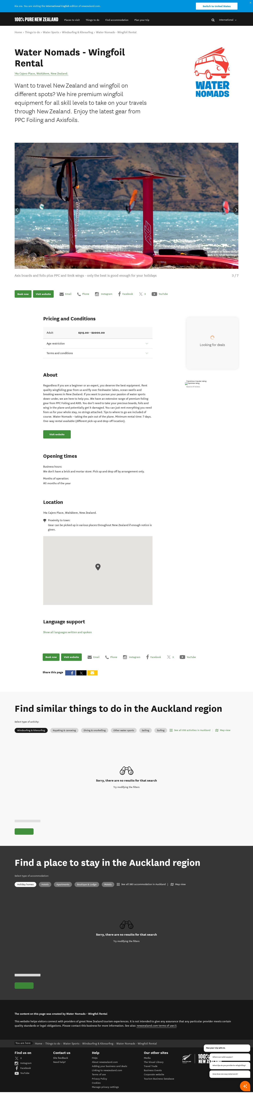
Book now (23, 294)
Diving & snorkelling (95, 730)
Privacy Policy (99, 1078)
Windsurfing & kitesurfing (31, 730)
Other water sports (123, 730)
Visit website (43, 294)
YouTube (24, 1073)
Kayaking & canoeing (64, 730)
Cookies (96, 1082)
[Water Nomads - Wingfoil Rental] (212, 72)
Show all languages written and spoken (67, 632)
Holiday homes (25, 884)
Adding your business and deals (109, 1066)
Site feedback (60, 1058)
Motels (108, 884)
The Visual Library (154, 1062)
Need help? (59, 1062)
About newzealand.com (105, 1062)
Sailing (145, 730)
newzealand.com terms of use (157, 1025)
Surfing (161, 730)
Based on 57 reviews (193, 387)
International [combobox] (226, 19)
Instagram (25, 1063)
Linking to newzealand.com (107, 1070)
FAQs (95, 1058)
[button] (72, 20)
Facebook (25, 1068)
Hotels (45, 884)
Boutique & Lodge (87, 884)
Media (147, 1058)
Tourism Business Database (159, 1078)
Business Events (153, 1070)
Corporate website (154, 1074)
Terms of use (99, 1074)
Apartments (62, 884)
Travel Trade (150, 1066)
